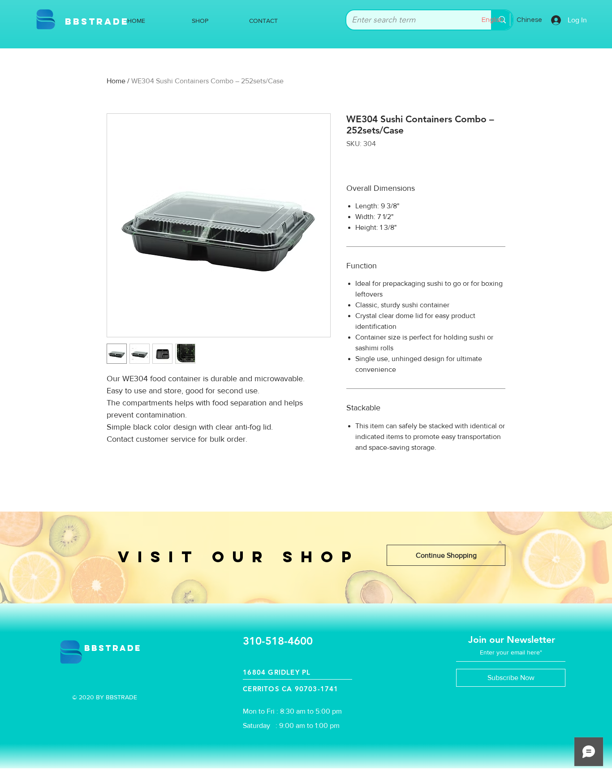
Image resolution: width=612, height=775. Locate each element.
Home (116, 81)
